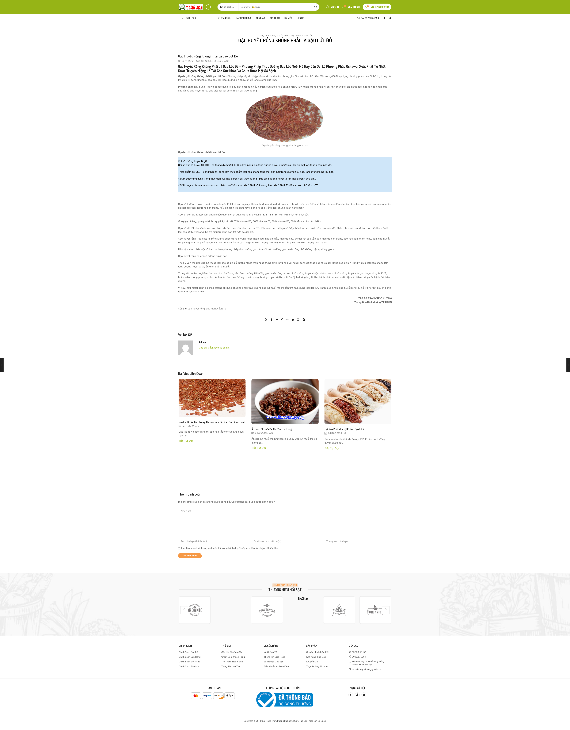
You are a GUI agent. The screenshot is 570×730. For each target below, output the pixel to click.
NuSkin (303, 598)
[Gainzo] (194, 610)
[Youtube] (363, 694)
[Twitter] (267, 320)
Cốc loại (283, 35)
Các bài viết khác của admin (214, 347)
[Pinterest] (282, 320)
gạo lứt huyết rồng (216, 308)
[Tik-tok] (357, 694)
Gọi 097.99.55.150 (370, 18)
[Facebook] (384, 18)
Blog (274, 35)
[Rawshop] (339, 610)
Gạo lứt (308, 35)
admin (208, 61)
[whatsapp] (298, 320)
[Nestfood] (267, 610)
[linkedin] (293, 320)
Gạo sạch (296, 35)
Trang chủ (263, 35)
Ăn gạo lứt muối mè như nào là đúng (271, 429)
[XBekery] (375, 610)
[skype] (303, 320)
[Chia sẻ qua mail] (287, 320)
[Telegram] (390, 18)
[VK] (277, 320)
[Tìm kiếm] (315, 7)
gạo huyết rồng (196, 308)
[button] (208, 7)
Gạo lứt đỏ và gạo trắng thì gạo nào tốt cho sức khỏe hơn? (212, 422)
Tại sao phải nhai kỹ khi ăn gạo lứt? (344, 429)
